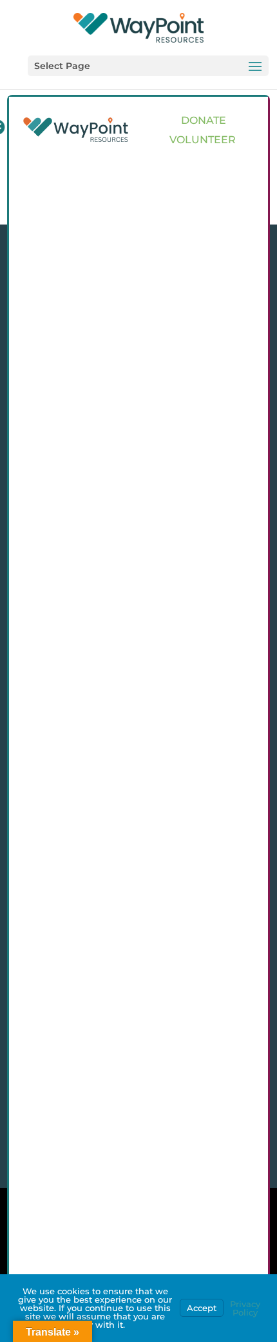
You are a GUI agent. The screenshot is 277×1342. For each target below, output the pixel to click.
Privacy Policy (245, 1308)
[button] (148, 65)
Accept (201, 1308)
